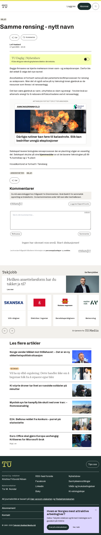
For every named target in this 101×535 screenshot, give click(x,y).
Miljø (3, 19)
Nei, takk (76, 527)
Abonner (84, 6)
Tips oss (92, 464)
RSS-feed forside (44, 476)
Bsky (37, 491)
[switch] (86, 59)
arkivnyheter (17, 173)
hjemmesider (47, 154)
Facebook (40, 481)
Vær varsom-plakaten (41, 499)
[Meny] (95, 6)
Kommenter (30, 37)
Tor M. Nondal (9, 489)
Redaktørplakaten (65, 499)
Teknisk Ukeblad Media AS (24, 525)
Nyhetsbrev (74, 476)
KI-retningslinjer (77, 491)
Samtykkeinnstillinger (79, 481)
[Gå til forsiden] (4, 6)
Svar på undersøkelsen (58, 527)
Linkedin (39, 486)
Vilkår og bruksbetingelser (82, 486)
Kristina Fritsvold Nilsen (14, 479)
